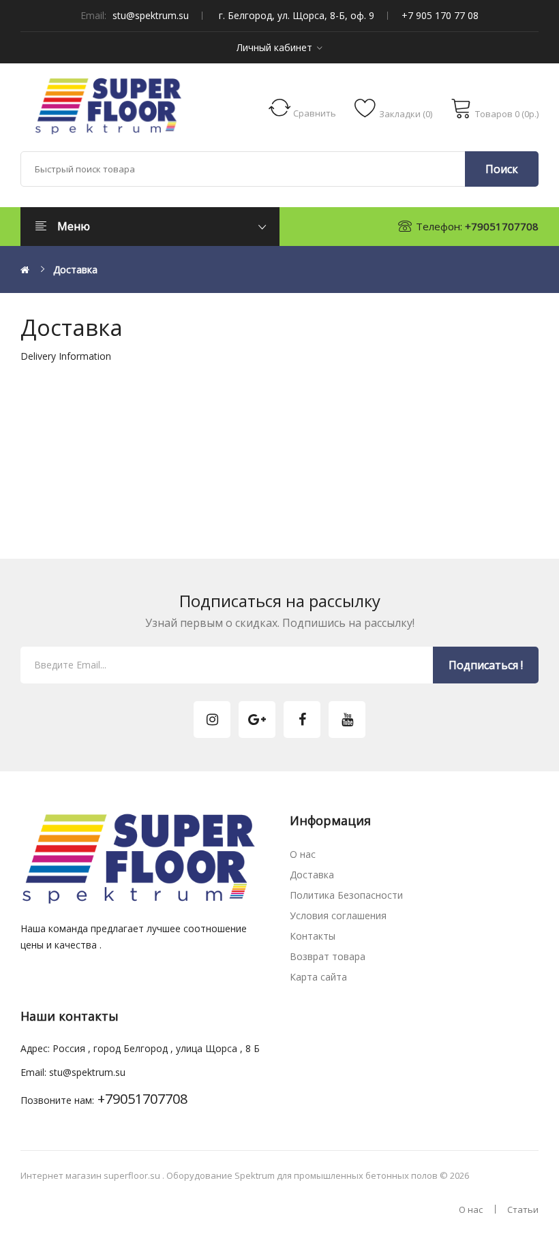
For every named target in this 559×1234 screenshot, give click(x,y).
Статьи (523, 1209)
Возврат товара (327, 956)
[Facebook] (302, 719)
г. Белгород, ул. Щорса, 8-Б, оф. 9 (296, 15)
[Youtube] (347, 719)
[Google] (257, 719)
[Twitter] (212, 719)
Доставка (75, 269)
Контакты (312, 935)
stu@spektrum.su (150, 15)
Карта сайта (318, 976)
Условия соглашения (338, 915)
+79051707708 (502, 226)
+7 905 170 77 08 (440, 15)
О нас (303, 854)
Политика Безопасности (346, 895)
